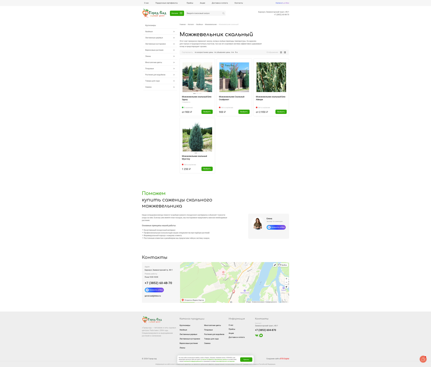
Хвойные (149, 31)
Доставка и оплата (237, 337)
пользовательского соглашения (225, 361)
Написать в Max (282, 3)
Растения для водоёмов (155, 75)
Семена (148, 87)
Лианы (148, 56)
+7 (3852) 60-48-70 (281, 15)
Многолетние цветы (153, 62)
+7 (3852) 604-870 (265, 330)
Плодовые (149, 68)
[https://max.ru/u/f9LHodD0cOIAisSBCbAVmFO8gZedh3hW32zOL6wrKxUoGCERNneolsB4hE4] (261, 336)
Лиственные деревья (154, 38)
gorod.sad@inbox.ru (153, 296)
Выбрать (207, 112)
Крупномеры (150, 25)
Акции (231, 333)
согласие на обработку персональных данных (214, 359)
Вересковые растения (154, 50)
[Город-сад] (154, 13)
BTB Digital (284, 359)
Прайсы (232, 329)
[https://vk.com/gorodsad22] (256, 336)
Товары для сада (152, 81)
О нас (231, 325)
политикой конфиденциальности (193, 361)
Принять (246, 359)
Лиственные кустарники (155, 44)
